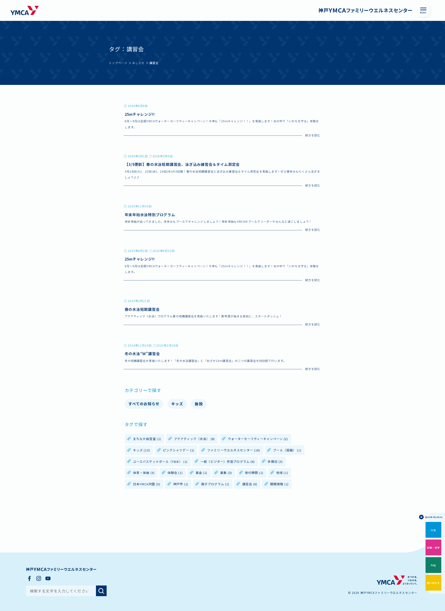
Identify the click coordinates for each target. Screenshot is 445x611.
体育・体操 (144, 472)
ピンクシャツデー (178, 450)
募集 (226, 472)
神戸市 (180, 484)
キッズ (177, 403)
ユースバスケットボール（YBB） (160, 461)
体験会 (175, 472)
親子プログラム (215, 484)
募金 (201, 472)
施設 (199, 403)
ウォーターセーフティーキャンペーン (258, 439)
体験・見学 (433, 547)
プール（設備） (287, 450)
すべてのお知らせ (144, 403)
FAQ (433, 565)
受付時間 (254, 472)
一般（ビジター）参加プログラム (227, 461)
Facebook (29, 578)
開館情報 (279, 484)
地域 (282, 472)
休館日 (275, 461)
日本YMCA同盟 (146, 484)
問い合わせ (433, 583)
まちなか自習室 (147, 439)
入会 (433, 530)
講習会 (249, 484)
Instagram (38, 578)
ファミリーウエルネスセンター (233, 450)
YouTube (47, 578)
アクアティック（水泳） (194, 439)
